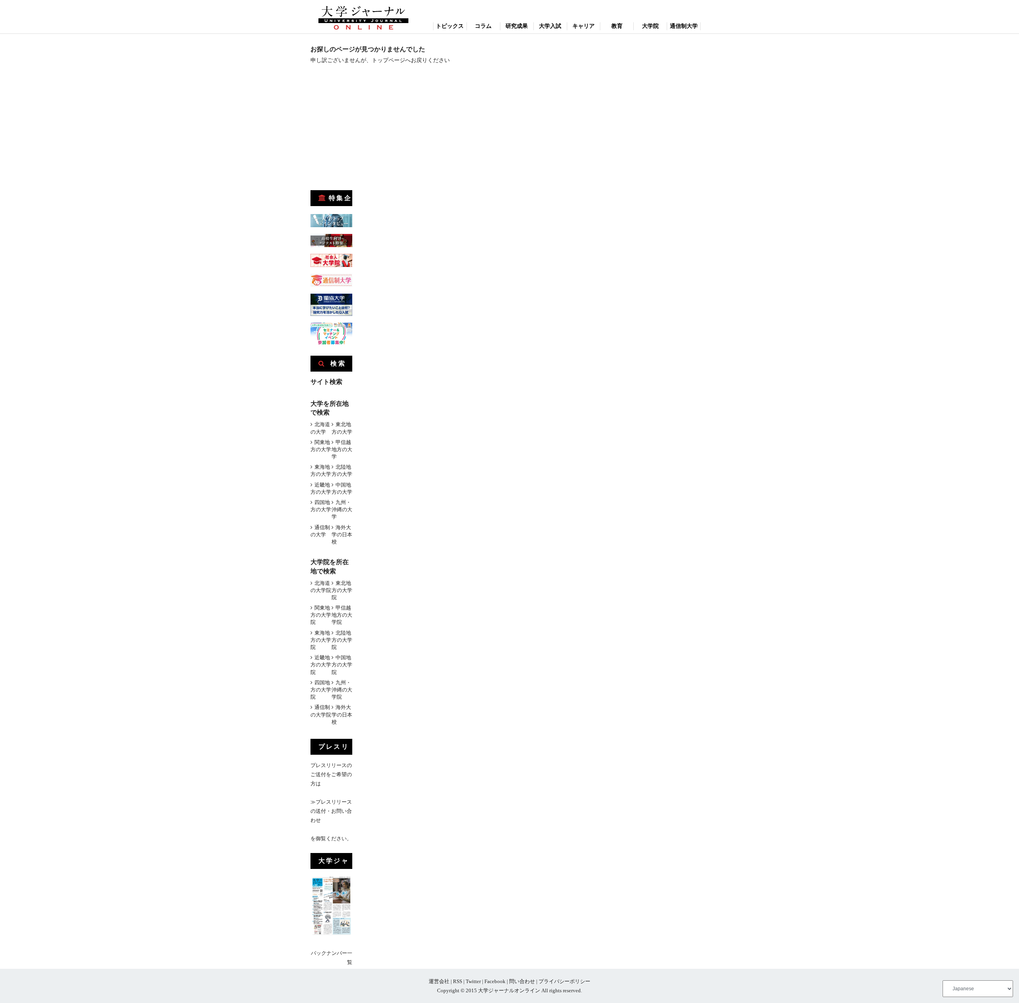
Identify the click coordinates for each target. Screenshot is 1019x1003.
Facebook (495, 981)
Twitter (473, 981)
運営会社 (439, 981)
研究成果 (517, 26)
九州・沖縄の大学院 (342, 690)
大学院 (650, 26)
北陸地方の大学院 (342, 640)
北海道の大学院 (320, 586)
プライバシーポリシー (564, 981)
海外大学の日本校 (342, 534)
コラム (483, 26)
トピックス (450, 26)
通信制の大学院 (320, 710)
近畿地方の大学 (320, 488)
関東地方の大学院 (320, 615)
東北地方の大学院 (342, 590)
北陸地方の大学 (342, 470)
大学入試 (550, 26)
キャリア (583, 26)
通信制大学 (684, 26)
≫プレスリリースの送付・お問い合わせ (331, 811)
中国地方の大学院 (342, 664)
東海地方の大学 (320, 470)
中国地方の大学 (342, 488)
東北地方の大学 (342, 427)
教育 (617, 26)
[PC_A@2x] (331, 343)
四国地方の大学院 (320, 690)
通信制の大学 (320, 531)
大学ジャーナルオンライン (509, 990)
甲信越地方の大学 (342, 449)
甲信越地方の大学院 (342, 615)
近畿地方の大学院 (320, 664)
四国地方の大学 (320, 505)
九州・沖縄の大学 (342, 509)
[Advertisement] (370, 129)
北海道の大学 (320, 427)
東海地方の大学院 (320, 640)
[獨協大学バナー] (331, 314)
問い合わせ (522, 981)
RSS (457, 981)
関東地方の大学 (320, 445)
